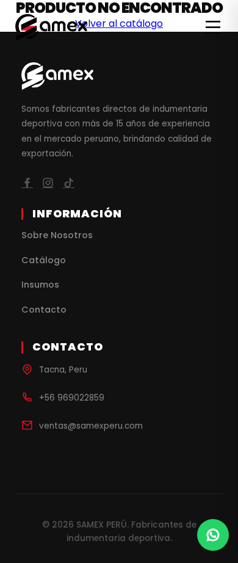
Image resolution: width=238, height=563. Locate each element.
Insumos (40, 284)
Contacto (44, 309)
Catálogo (43, 260)
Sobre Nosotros (57, 235)
